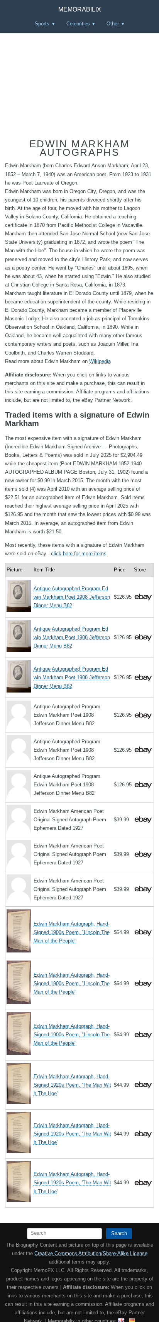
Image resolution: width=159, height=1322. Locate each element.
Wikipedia (100, 361)
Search (119, 1233)
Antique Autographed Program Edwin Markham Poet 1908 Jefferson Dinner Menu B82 (72, 597)
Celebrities (78, 24)
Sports (42, 24)
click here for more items (79, 553)
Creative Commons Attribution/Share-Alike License (90, 1253)
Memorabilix (79, 9)
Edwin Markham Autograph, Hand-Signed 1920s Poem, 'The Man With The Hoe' (72, 1085)
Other (113, 24)
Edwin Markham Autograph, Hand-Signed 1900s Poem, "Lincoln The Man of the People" (72, 932)
